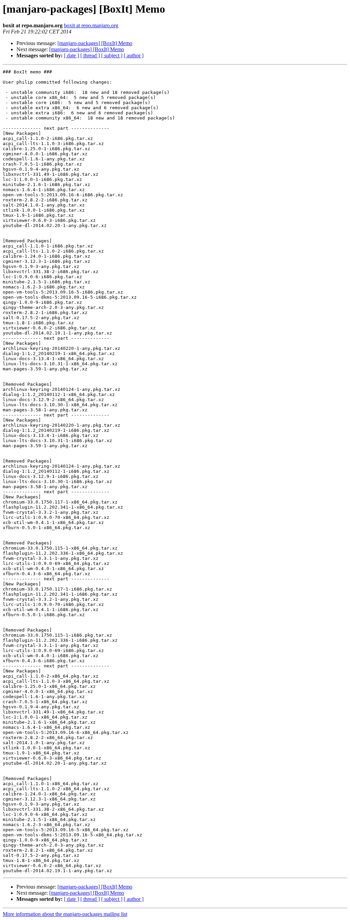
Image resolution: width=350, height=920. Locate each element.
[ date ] (71, 55)
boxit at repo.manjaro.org (91, 25)
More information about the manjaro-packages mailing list (65, 914)
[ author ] (134, 55)
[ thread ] (90, 55)
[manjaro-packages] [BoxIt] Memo (94, 43)
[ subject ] (111, 55)
